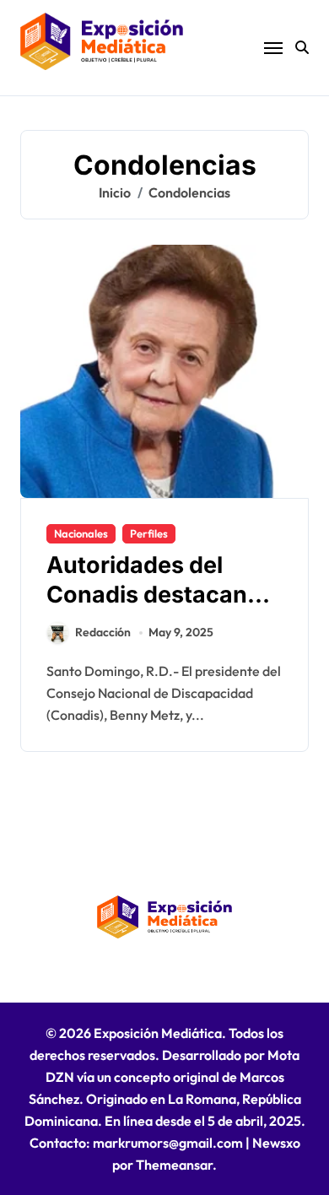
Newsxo (276, 1142)
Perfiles (149, 533)
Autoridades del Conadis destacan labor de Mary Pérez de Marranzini (156, 609)
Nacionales (81, 533)
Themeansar (174, 1164)
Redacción (103, 632)
